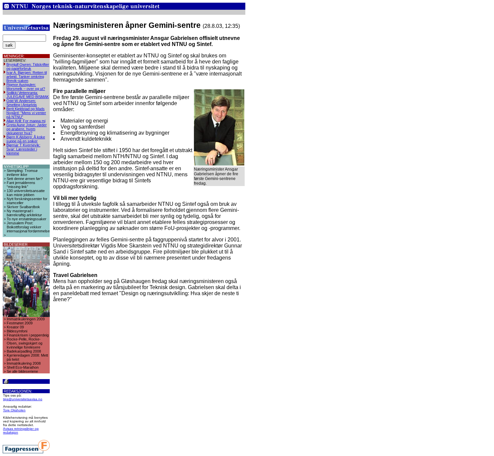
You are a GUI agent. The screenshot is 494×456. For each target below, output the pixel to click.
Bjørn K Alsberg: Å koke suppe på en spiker (25, 139)
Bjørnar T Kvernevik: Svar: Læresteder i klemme (23, 149)
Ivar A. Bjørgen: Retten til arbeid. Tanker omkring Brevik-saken (26, 77)
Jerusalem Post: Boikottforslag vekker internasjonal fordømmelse (28, 227)
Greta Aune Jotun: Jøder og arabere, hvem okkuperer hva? (26, 129)
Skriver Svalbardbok (23, 207)
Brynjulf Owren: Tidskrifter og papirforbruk (27, 66)
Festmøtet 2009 (20, 323)
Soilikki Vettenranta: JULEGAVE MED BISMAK (27, 95)
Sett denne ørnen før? (25, 179)
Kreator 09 (15, 327)
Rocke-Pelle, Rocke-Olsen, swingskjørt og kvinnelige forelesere (24, 343)
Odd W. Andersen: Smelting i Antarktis (21, 103)
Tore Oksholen (14, 410)
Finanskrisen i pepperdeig (28, 335)
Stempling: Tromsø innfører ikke (22, 173)
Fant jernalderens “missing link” (21, 185)
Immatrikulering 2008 (24, 363)
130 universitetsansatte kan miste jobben (26, 193)
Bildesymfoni (17, 331)
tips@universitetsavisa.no (22, 399)
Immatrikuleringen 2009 (26, 319)
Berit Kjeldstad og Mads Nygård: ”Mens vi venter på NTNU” (26, 113)
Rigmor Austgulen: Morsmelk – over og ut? (25, 87)
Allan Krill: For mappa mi (25, 121)
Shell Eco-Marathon (23, 367)
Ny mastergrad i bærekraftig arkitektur (24, 213)
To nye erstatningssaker (26, 219)
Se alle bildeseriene (22, 371)
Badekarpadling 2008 (24, 351)
